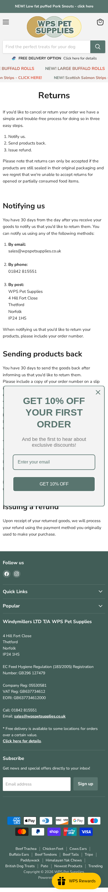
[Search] (97, 46)
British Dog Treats (20, 866)
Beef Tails (71, 854)
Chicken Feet (53, 848)
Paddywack (30, 860)
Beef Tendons (46, 854)
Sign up (85, 784)
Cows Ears (78, 848)
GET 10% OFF (54, 484)
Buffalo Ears (19, 854)
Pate (44, 866)
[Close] (98, 392)
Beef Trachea (26, 848)
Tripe (89, 854)
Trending (95, 866)
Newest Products (68, 866)
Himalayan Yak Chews (64, 860)
